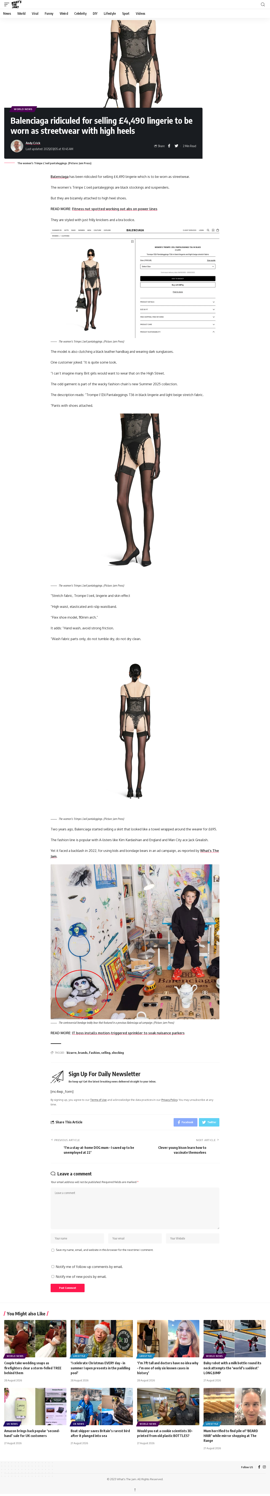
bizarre (72, 1052)
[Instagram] (264, 1467)
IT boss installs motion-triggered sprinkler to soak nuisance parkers (128, 1033)
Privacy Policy (169, 1099)
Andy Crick (33, 143)
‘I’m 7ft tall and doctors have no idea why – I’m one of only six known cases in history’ (167, 1368)
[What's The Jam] (19, 4)
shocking (118, 1052)
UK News (12, 1424)
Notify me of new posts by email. (81, 1276)
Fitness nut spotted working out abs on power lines (114, 209)
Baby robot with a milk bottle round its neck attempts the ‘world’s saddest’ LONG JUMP (232, 1368)
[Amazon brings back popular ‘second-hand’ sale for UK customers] (35, 1406)
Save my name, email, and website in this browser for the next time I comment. (104, 1250)
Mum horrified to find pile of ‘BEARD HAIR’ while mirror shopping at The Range (231, 1436)
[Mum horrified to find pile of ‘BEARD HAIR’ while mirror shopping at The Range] (235, 1406)
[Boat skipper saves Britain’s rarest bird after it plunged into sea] (102, 1406)
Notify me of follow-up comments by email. (89, 1267)
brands (83, 1052)
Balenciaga (60, 177)
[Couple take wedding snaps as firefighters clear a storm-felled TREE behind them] (35, 1338)
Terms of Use (98, 1099)
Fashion (94, 1052)
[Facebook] (259, 1467)
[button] (7, 4)
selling (105, 1052)
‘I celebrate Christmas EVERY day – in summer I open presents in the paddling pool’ (100, 1368)
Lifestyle (79, 1356)
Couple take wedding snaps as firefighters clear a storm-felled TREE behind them (32, 1368)
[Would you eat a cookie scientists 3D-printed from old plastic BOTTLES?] (168, 1406)
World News (23, 109)
